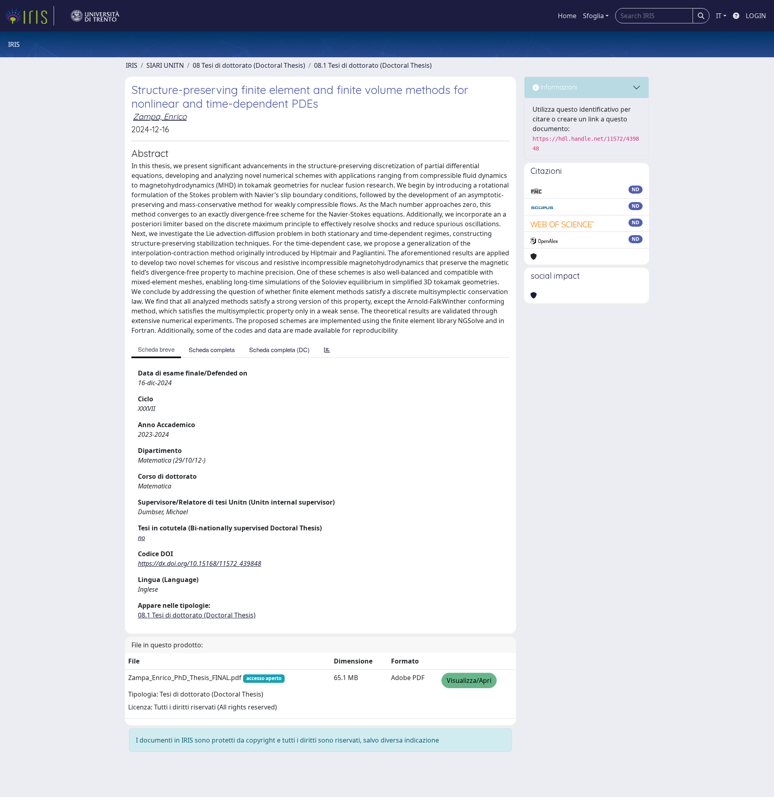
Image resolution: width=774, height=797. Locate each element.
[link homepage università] (95, 15)
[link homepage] (29, 15)
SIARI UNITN (165, 65)
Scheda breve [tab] (156, 349)
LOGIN (756, 15)
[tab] (327, 349)
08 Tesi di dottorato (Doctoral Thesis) (249, 65)
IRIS (131, 65)
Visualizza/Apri (469, 680)
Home (567, 15)
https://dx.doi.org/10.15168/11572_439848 (199, 563)
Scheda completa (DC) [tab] (279, 349)
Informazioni (558, 87)
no (141, 537)
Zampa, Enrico (160, 116)
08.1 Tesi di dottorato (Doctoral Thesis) (373, 65)
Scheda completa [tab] (212, 349)
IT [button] (719, 15)
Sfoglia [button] (593, 15)
